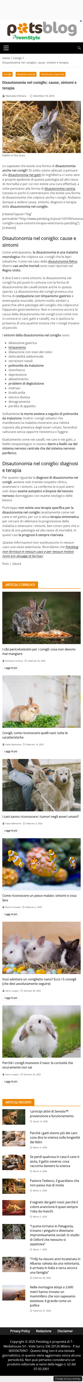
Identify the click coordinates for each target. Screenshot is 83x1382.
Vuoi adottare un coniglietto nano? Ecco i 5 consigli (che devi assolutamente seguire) (39, 981)
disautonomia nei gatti (24, 175)
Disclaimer (65, 1331)
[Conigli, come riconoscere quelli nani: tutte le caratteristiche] (41, 701)
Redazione (43, 1331)
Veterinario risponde (52, 74)
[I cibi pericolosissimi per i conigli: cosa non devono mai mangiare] (41, 618)
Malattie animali (26, 74)
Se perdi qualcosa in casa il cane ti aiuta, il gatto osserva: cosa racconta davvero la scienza (54, 1161)
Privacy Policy (20, 1331)
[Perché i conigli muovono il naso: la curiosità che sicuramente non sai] (41, 1031)
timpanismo (17, 347)
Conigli (7, 74)
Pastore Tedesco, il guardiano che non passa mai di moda (54, 1183)
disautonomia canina (59, 188)
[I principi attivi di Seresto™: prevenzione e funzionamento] (13, 1117)
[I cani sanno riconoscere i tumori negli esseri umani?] (41, 785)
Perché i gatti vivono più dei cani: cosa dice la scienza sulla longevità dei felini (55, 1137)
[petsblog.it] (41, 30)
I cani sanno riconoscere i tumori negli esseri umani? (40, 816)
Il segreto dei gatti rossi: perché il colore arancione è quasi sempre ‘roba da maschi (54, 1206)
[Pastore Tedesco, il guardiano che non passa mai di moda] (13, 1186)
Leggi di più (10, 668)
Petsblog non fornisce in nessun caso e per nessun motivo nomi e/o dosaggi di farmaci (40, 551)
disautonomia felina (62, 261)
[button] (79, 48)
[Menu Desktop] (6, 48)
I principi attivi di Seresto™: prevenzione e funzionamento (52, 1113)
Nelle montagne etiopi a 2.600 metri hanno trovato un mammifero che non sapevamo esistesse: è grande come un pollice (52, 1296)
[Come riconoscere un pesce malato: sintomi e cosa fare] (41, 864)
